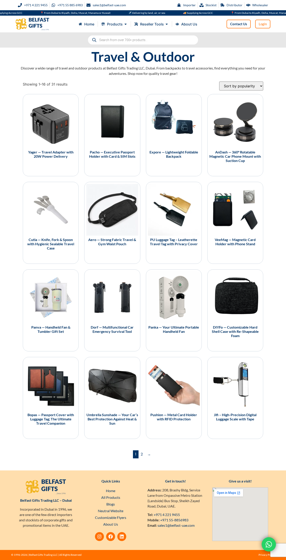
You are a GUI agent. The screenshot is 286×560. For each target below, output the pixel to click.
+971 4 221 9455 (167, 514)
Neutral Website (110, 511)
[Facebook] (110, 536)
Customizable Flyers (110, 517)
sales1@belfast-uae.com (176, 525)
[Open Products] (125, 24)
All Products (110, 497)
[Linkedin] (121, 536)
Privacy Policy (267, 554)
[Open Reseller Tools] (166, 24)
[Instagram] (99, 536)
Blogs (110, 504)
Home (110, 491)
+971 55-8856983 (174, 520)
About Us (110, 524)
